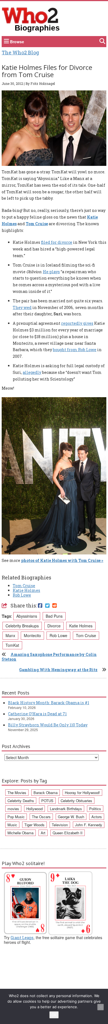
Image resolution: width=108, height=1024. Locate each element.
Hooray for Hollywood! (82, 792)
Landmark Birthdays (66, 808)
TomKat (12, 645)
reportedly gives (77, 323)
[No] (100, 1007)
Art (43, 832)
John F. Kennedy (88, 824)
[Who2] (30, 15)
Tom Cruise (37, 223)
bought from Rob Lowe (74, 349)
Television (60, 824)
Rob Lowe (22, 595)
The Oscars (41, 816)
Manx (10, 635)
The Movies (16, 792)
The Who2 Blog (20, 52)
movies (13, 808)
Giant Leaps (22, 937)
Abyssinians (26, 616)
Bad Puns (54, 616)
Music (12, 824)
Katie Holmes (26, 590)
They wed (22, 307)
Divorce (54, 625)
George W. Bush (71, 816)
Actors (96, 816)
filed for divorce (56, 242)
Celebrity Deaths (20, 800)
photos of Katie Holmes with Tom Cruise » (62, 560)
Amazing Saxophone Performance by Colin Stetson (49, 657)
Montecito (32, 635)
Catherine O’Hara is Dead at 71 (37, 713)
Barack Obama (46, 792)
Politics (95, 808)
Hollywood (34, 808)
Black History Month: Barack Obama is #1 (48, 702)
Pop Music (16, 816)
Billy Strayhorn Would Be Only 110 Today (48, 725)
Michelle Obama (20, 832)
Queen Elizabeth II (68, 832)
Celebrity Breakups (22, 625)
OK (54, 1015)
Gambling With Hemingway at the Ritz (58, 669)
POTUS (47, 800)
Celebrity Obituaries (76, 800)
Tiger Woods (34, 824)
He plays (51, 271)
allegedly (32, 372)
